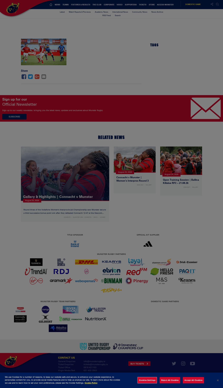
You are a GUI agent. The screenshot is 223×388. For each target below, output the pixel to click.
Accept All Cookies (193, 380)
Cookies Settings (147, 380)
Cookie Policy (91, 383)
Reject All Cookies (170, 380)
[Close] (218, 380)
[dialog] (111, 380)
